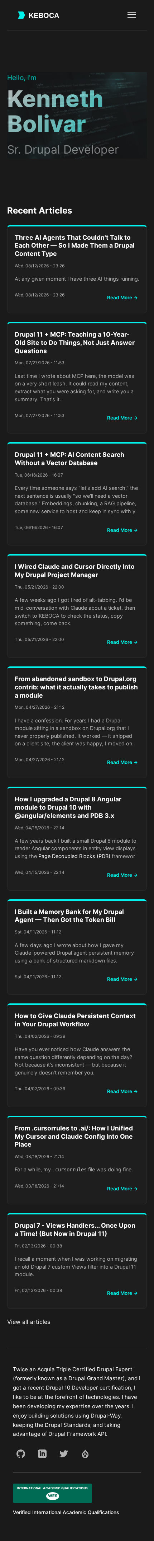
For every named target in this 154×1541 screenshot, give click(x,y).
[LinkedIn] (42, 1454)
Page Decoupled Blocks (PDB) (74, 856)
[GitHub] (21, 1454)
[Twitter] (64, 1454)
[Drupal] (85, 1454)
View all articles (28, 1321)
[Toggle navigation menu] (132, 15)
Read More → (122, 297)
